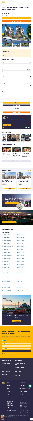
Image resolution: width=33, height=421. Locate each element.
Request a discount (16, 105)
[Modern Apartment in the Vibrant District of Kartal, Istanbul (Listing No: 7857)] (8, 45)
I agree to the (6, 353)
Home (3, 5)
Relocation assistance (23, 396)
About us (8, 385)
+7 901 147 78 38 (9, 403)
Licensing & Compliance (23, 391)
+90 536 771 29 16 (7, 127)
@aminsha (26, 412)
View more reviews (16, 160)
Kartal (13, 5)
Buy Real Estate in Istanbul (6, 371)
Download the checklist (16, 321)
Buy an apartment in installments (19, 367)
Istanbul (11, 5)
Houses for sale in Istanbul (6, 363)
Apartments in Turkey (18, 371)
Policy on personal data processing (25, 388)
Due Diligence (9, 394)
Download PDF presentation (16, 21)
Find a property (9, 222)
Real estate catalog (6, 5)
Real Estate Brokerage (23, 394)
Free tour (16, 102)
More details (10, 188)
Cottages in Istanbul (5, 366)
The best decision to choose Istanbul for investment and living (25, 154)
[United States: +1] (4, 123)
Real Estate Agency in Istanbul (6, 360)
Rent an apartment (17, 375)
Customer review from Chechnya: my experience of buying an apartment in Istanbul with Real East (6, 154)
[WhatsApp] (30, 386)
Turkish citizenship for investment (15, 154)
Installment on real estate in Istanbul (25, 385)
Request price (16, 17)
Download (11, 203)
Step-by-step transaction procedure (25, 393)
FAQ (7, 393)
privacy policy (7, 353)
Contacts (8, 391)
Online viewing (16, 108)
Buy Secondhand (4, 374)
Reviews (8, 388)
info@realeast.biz (9, 407)
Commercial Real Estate (18, 360)
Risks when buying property (24, 397)
